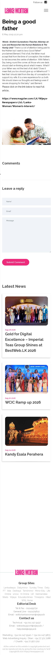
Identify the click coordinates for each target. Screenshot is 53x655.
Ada (9, 591)
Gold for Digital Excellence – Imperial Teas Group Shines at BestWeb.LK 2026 (24, 342)
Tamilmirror (28, 591)
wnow (16, 594)
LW (32, 594)
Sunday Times (36, 587)
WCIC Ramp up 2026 (23, 402)
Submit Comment (16, 262)
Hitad (48, 597)
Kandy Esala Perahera (24, 454)
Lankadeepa (10, 587)
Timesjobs (39, 597)
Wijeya (13, 597)
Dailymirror (22, 587)
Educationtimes (25, 597)
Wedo (5, 597)
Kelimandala (41, 594)
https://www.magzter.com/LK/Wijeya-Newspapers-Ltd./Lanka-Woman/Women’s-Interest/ (25, 102)
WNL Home (27, 600)
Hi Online (24, 594)
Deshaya (17, 591)
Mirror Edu (40, 591)
